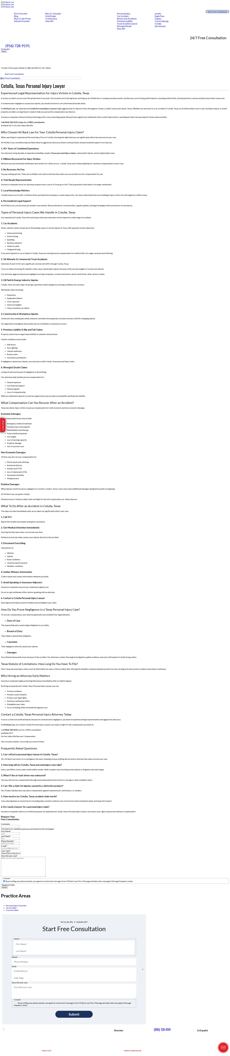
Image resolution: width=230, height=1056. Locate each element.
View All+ (49, 21)
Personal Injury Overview (16, 905)
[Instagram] (28, 1031)
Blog (16, 16)
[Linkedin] (32, 1031)
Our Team (55, 11)
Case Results (85, 11)
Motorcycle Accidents (127, 18)
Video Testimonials (108, 11)
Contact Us (192, 11)
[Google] (24, 1031)
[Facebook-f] (19, 1031)
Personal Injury (123, 13)
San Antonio (160, 26)
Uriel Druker (50, 16)
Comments (5, 824)
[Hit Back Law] (115, 4)
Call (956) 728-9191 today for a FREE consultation (23, 122)
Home (8, 11)
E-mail (4, 846)
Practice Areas (131, 11)
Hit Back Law (9, 108)
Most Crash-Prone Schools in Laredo (22, 19)
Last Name (6, 836)
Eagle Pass (159, 16)
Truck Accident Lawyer (127, 23)
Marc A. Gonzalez (53, 13)
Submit (4, 887)
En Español (5, 49)
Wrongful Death (124, 26)
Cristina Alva (51, 18)
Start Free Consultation (217, 11)
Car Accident (123, 16)
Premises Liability (125, 21)
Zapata (158, 18)
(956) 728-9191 (17, 46)
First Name (6, 831)
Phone (15, 957)
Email (14, 966)
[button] (3, 425)
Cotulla (158, 23)
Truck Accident (12, 910)
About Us (24, 11)
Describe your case (9, 856)
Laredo (158, 13)
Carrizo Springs (162, 21)
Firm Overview (20, 13)
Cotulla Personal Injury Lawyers (43, 108)
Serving (162, 11)
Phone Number (7, 841)
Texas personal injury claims (63, 153)
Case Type (5, 851)
